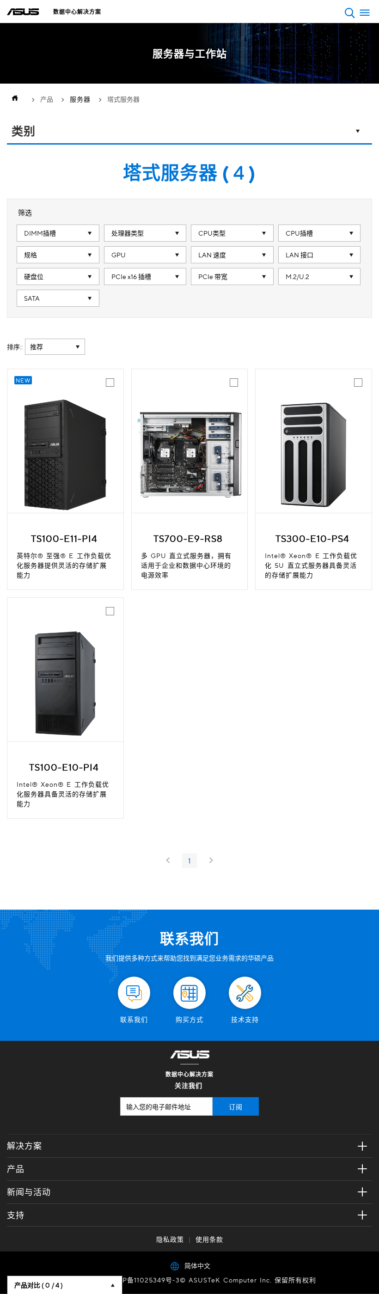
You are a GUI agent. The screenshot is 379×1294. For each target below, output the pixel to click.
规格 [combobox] (30, 254)
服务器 (80, 99)
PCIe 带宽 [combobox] (212, 276)
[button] (349, 12)
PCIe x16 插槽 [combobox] (131, 276)
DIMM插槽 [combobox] (40, 233)
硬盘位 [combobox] (33, 276)
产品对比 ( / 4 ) (38, 1285)
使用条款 (209, 1239)
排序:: (15, 346)
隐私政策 (170, 1239)
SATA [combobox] (32, 298)
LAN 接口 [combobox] (299, 254)
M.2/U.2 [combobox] (297, 276)
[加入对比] (110, 382)
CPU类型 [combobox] (212, 233)
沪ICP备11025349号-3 (144, 1280)
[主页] (17, 99)
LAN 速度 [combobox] (212, 254)
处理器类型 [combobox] (127, 233)
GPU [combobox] (118, 254)
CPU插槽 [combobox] (299, 233)
